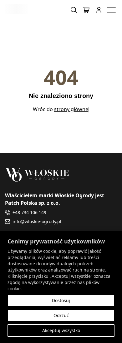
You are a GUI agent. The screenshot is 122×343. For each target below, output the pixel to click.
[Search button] (73, 10)
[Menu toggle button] (111, 9)
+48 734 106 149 (29, 212)
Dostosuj (61, 300)
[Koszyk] (86, 10)
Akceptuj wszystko (61, 330)
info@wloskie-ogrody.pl (37, 221)
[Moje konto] (98, 10)
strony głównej (71, 109)
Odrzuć (61, 315)
